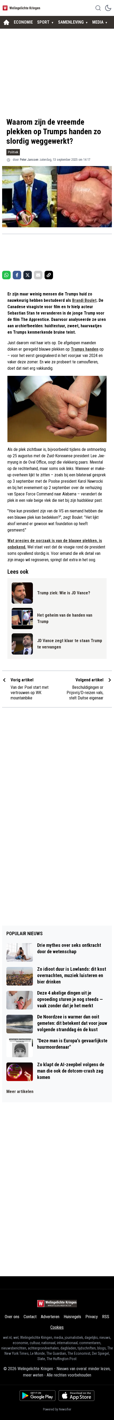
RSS (105, 1316)
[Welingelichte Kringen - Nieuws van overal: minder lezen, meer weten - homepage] (22, 8)
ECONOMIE (23, 22)
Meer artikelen (19, 1091)
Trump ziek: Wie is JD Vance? (63, 592)
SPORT (43, 22)
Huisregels (72, 1316)
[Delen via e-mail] (38, 275)
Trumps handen (84, 349)
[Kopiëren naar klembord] (49, 275)
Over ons (12, 1316)
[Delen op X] (27, 275)
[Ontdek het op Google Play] (37, 1395)
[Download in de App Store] (76, 1395)
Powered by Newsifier (57, 1409)
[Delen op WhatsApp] (6, 275)
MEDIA (97, 22)
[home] (6, 22)
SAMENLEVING (71, 22)
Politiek (13, 152)
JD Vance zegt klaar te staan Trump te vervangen (69, 644)
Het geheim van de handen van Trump (64, 618)
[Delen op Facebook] (17, 275)
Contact (30, 1316)
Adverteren (50, 1316)
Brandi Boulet (84, 300)
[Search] (98, 8)
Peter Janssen (29, 160)
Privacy (91, 1316)
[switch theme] (108, 8)
